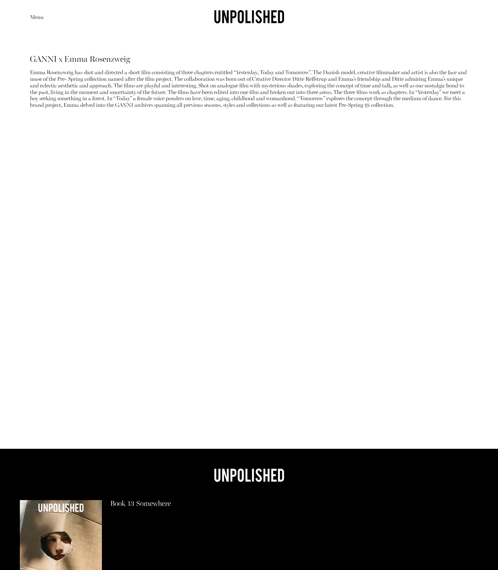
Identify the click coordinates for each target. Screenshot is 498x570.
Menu (37, 18)
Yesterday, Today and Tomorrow (272, 73)
